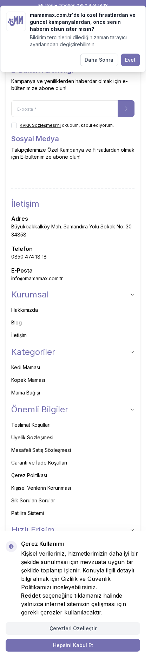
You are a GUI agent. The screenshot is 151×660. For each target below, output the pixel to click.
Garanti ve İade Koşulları (39, 463)
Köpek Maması (28, 380)
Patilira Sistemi (27, 513)
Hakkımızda (24, 310)
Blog (16, 322)
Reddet (31, 595)
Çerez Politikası (29, 475)
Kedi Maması (25, 367)
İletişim (19, 335)
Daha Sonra (99, 60)
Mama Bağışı (25, 393)
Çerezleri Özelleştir (73, 628)
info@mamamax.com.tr (37, 278)
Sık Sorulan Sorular (33, 500)
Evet (130, 60)
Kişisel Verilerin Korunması (41, 488)
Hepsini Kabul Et (73, 645)
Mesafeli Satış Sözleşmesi (41, 450)
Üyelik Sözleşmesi (32, 437)
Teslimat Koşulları (31, 425)
